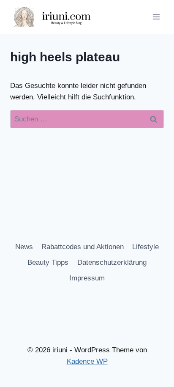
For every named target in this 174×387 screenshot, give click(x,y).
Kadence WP (87, 361)
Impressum (87, 278)
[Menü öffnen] (156, 16)
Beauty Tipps (47, 262)
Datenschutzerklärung (112, 262)
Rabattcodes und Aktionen (82, 247)
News (24, 247)
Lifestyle (145, 247)
